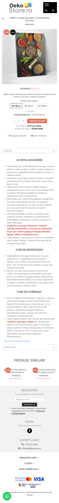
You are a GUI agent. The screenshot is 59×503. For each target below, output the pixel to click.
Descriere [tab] (8, 150)
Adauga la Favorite (19, 135)
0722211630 (31, 444)
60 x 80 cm (29, 106)
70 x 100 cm (42, 106)
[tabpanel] (29, 56)
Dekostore (29, 24)
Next (55, 59)
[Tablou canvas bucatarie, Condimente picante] (29, 56)
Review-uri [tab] (9, 347)
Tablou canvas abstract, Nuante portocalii (16, 371)
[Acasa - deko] (20, 7)
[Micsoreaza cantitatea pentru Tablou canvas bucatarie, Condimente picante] (15, 121)
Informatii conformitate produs (17, 341)
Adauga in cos (37, 121)
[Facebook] (29, 430)
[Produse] (47, 5)
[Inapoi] (2, 18)
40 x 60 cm (16, 106)
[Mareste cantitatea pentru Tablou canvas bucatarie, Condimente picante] (23, 121)
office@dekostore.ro (31, 448)
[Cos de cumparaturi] (53, 10)
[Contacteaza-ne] (46, 10)
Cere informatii (39, 135)
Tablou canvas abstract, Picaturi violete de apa (43, 371)
